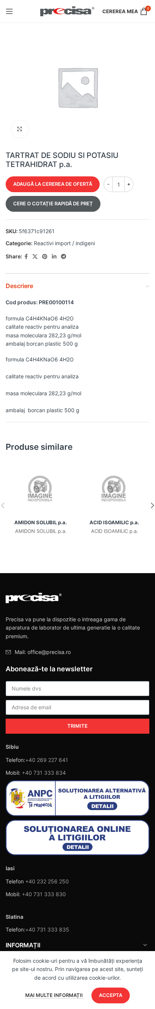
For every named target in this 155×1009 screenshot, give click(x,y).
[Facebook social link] (26, 257)
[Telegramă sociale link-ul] (63, 257)
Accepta (110, 995)
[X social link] (35, 257)
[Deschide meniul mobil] (9, 11)
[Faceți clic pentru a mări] (19, 129)
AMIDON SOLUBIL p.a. (40, 522)
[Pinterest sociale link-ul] (45, 257)
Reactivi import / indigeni (64, 243)
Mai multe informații (54, 995)
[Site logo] (67, 11)
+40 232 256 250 (47, 881)
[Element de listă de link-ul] (77, 652)
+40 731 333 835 (47, 929)
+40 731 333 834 (44, 772)
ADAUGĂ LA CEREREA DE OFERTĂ (52, 184)
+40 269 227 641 (46, 760)
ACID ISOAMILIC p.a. (114, 522)
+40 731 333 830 (44, 894)
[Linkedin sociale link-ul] (54, 257)
